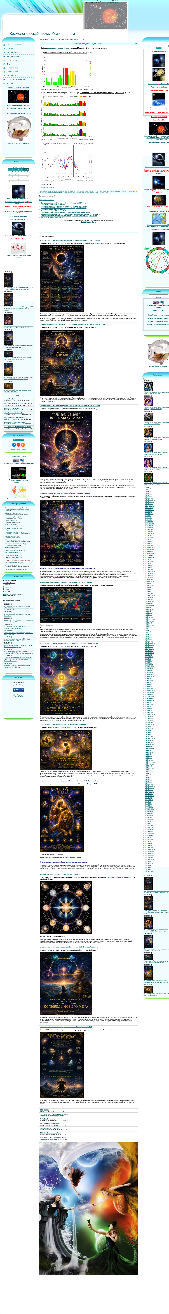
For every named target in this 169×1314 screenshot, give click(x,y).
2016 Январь (149, 627)
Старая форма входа (18, 449)
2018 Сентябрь (150, 690)
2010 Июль (148, 496)
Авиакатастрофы (11, 547)
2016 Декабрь (149, 649)
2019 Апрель (149, 704)
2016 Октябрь (149, 645)
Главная (41, 39)
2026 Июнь (148, 867)
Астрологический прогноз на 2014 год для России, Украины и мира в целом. (18, 639)
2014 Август (149, 593)
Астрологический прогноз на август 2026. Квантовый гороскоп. (17, 390)
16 (15, 177)
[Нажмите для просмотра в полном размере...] (67, 90)
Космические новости (12, 563)
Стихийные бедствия (12, 557)
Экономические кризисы (13, 532)
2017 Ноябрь (149, 670)
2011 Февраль (149, 510)
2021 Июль (148, 758)
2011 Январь (149, 508)
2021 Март (148, 750)
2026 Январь (149, 857)
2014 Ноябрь (149, 599)
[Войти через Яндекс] (18, 445)
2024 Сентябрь (150, 827)
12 (24, 174)
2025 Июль (148, 845)
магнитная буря (80, 192)
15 (12, 177)
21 (9, 179)
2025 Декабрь (149, 855)
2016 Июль (148, 639)
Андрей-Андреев (89, 191)
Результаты (7, 594)
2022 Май (148, 778)
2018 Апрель (149, 680)
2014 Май (148, 587)
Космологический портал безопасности (42, 34)
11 (21, 174)
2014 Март (148, 583)
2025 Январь (149, 835)
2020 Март (148, 726)
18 (21, 177)
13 (27, 174)
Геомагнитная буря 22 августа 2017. (54, 209)
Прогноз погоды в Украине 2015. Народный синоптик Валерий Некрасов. (18, 621)
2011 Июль (148, 519)
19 (24, 177)
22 (12, 179)
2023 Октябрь (149, 811)
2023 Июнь (148, 804)
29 (12, 182)
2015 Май (148, 611)
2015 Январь (149, 603)
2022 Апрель (149, 776)
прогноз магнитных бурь (92, 192)
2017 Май (148, 659)
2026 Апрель (149, 863)
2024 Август (149, 825)
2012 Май (148, 539)
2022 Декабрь (149, 792)
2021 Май (148, 754)
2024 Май (148, 821)
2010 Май (148, 492)
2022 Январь (149, 770)
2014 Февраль (149, 581)
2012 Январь (149, 531)
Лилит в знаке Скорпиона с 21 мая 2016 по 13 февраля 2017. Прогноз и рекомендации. (18, 652)
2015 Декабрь (149, 625)
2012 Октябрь (149, 549)
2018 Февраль (149, 676)
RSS (116, 2)
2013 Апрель (149, 561)
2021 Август (149, 760)
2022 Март (148, 774)
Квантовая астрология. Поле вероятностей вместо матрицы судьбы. (18, 346)
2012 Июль (148, 543)
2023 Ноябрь (149, 813)
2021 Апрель (149, 752)
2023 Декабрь (149, 815)
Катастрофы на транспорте (14, 550)
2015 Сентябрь (150, 619)
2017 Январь (149, 651)
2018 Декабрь (149, 696)
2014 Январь (149, 579)
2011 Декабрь (149, 529)
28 (9, 182)
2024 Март (148, 817)
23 (15, 179)
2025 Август (149, 847)
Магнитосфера (47, 192)
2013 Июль (148, 567)
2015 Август (149, 617)
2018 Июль (148, 686)
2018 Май (148, 682)
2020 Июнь (148, 732)
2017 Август (149, 664)
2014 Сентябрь (150, 595)
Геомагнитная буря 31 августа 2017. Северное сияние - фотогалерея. (66, 212)
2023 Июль (148, 805)
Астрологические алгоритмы (14, 569)
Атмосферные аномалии (13, 540)
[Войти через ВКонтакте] (14, 445)
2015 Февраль (149, 605)
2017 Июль (148, 662)
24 (18, 179)
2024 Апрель (149, 819)
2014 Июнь (148, 589)
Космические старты (12, 552)
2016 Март (148, 631)
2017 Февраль (149, 653)
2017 (47, 39)
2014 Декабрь (149, 601)
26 (24, 179)
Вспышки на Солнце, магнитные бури (17, 560)
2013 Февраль (149, 557)
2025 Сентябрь (150, 849)
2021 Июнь (148, 756)
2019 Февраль (149, 700)
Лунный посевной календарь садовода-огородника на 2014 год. (17, 666)
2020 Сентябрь (150, 738)
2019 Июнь (148, 708)
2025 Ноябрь (149, 853)
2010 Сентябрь (150, 500)
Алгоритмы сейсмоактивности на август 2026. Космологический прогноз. (17, 358)
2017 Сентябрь (150, 666)
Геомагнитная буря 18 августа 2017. (54, 204)
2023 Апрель (149, 800)
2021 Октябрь (149, 764)
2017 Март (148, 655)
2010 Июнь (148, 494)
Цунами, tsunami (10, 536)
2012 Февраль (149, 533)
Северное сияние (57, 192)
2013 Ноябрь (149, 575)
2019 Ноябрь (149, 718)
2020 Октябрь (149, 740)
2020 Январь (149, 722)
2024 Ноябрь (149, 831)
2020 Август (149, 736)
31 (18, 182)
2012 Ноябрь (149, 551)
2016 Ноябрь (149, 647)
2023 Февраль (149, 796)
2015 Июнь (148, 613)
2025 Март (148, 837)
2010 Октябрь (149, 502)
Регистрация (106, 2)
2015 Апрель (149, 609)
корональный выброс (115, 191)
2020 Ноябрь (149, 742)
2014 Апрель (149, 585)
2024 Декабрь (149, 833)
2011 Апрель (149, 514)
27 (27, 179)
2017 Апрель (149, 657)
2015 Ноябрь (149, 623)
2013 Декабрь (149, 577)
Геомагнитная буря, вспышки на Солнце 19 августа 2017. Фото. (64, 206)
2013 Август (149, 569)
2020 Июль (148, 734)
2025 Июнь (148, 843)
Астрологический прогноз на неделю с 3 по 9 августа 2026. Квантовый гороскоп (18, 378)
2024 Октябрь (149, 829)
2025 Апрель (149, 839)
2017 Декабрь (149, 672)
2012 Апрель (149, 537)
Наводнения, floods (11, 517)
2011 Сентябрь (150, 523)
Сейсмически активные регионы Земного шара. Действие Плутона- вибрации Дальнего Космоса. (18, 659)
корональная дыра (104, 191)
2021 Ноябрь (149, 766)
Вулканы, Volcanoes (11, 513)
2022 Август (149, 784)
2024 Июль (148, 823)
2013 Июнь (148, 565)
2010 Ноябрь (149, 504)
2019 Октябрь (149, 716)
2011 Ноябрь (149, 527)
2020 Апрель (149, 728)
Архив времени (10, 565)
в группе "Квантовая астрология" (120, 877)
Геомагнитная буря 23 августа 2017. (54, 211)
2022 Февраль (149, 772)
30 (15, 182)
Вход (112, 2)
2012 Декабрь (149, 553)
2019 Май (148, 706)
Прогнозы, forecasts (11, 555)
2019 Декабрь (149, 720)
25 (21, 179)
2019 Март (148, 702)
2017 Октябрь (149, 668)
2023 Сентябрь (150, 809)
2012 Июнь (148, 541)
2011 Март (148, 512)
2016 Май (148, 635)
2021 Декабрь (149, 768)
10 (18, 174)
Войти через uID (18, 440)
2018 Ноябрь (149, 694)
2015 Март (148, 607)
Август (53, 39)
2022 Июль (148, 782)
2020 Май (148, 730)
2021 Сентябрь (150, 762)
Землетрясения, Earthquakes (15, 508)
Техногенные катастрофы (13, 544)
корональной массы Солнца (58, 48)
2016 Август (149, 641)
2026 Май (148, 865)
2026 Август (149, 871)
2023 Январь (149, 794)
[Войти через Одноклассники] (23, 445)
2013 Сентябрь (150, 571)
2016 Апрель (149, 633)
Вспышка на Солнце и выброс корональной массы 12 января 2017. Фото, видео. (70, 214)
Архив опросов (17, 594)
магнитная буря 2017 (69, 192)
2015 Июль (148, 615)
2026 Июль (148, 869)
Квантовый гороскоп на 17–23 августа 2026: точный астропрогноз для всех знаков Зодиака (18, 308)
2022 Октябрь (149, 788)
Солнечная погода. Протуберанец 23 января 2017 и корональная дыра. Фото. (69, 215)
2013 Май (148, 563)
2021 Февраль (149, 748)
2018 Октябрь (149, 692)
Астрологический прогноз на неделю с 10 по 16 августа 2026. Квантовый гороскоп (18, 326)
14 (9, 177)
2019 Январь (149, 698)
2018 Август (149, 688)
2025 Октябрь (149, 851)
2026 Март (148, 861)
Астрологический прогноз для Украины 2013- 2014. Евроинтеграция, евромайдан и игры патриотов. (18, 607)
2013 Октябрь (149, 573)
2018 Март (148, 678)
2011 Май (148, 516)
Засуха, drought (10, 524)
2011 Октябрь (149, 525)
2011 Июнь (148, 518)
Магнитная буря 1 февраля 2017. (53, 217)
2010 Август (149, 498)
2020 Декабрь (149, 744)
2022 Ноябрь (149, 790)
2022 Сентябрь (150, 786)
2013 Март (148, 559)
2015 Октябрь (149, 621)
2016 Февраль (149, 629)
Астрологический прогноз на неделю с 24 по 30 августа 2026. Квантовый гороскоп (18, 288)
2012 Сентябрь (150, 547)
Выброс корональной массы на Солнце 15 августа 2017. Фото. (63, 203)
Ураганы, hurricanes (11, 528)
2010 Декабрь (149, 506)
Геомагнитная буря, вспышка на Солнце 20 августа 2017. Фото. (63, 208)
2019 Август (149, 712)
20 (27, 177)
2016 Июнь (148, 637)
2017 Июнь (148, 661)
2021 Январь (149, 746)
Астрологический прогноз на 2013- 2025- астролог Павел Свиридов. (17, 627)
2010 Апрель (149, 490)
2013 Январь (149, 555)
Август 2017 (19, 167)
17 (18, 177)
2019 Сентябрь (150, 714)
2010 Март (148, 488)
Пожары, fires (9, 521)
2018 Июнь (148, 684)
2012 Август (149, 545)
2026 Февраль (149, 859)
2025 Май (148, 841)
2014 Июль (148, 591)
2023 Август (149, 807)
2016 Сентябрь (150, 643)
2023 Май (148, 802)
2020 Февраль (149, 724)
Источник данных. (47, 188)
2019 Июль (148, 710)
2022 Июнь (148, 780)
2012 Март (148, 535)
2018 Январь (149, 674)
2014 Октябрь (149, 597)
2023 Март (148, 798)
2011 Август (149, 521)
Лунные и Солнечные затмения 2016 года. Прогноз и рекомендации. (18, 646)
